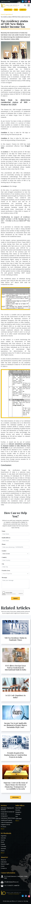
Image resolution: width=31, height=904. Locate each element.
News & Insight (5, 864)
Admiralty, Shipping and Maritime (7, 808)
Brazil (2, 842)
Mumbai (18, 810)
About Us (3, 860)
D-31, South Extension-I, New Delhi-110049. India (16, 877)
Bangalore (18, 812)
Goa (17, 816)
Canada (3, 844)
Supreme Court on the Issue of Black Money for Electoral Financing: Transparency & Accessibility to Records (15, 785)
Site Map (26, 901)
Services (4, 805)
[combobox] (15, 573)
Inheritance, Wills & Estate (8, 818)
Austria (3, 840)
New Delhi (18, 808)
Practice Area (6, 570)
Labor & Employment (6, 822)
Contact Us (22, 9)
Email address (6, 537)
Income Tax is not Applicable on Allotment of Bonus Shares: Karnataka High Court (15, 725)
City (3, 564)
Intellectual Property (6, 820)
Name (3, 531)
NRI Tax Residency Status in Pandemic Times (16, 639)
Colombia (3, 846)
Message (4, 577)
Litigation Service (5, 824)
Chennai (18, 814)
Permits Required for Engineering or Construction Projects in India (15, 755)
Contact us (4, 868)
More (2, 829)
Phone (4, 544)
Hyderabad (18, 818)
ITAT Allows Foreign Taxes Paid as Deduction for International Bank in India (15, 667)
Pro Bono (3, 826)
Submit (15, 598)
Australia (3, 838)
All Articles (15, 797)
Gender (4, 551)
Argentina (3, 836)
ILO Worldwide (6, 833)
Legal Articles (8, 14)
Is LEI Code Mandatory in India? (16, 696)
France (2, 850)
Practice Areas (8, 9)
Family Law (4, 814)
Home (2, 14)
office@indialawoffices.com (11, 882)
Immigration (4, 816)
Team (15, 9)
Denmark (3, 848)
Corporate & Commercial (7, 812)
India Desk (4, 862)
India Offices (20, 805)
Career (3, 866)
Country (4, 557)
